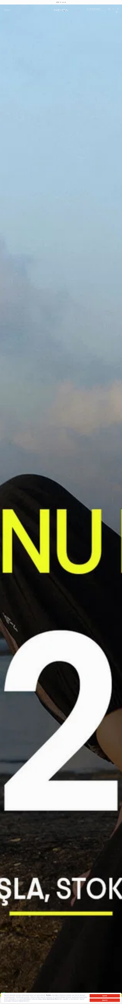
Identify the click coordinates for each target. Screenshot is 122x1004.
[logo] (61, 10)
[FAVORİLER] (113, 9)
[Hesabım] (117, 9)
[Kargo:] (109, 9)
